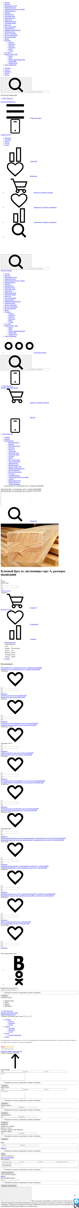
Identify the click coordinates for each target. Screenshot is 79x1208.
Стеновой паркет (10, 23)
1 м (2, 591)
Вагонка (7, 4)
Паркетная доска (10, 7)
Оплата (7, 70)
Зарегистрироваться (7, 1157)
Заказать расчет (6, 135)
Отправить (5, 995)
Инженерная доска (11, 6)
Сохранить (5, 1085)
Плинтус (11, 46)
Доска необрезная (10, 65)
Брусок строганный (11, 35)
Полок (7, 39)
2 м (4, 591)
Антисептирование (14, 1035)
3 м (7, 591)
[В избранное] (15, 686)
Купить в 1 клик (6, 609)
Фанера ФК (12, 61)
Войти (3, 1154)
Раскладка (11, 47)
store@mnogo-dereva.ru (8, 102)
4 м (9, 591)
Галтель (11, 42)
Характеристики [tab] (10, 642)
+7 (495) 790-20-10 (7, 98)
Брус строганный (10, 26)
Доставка (8, 68)
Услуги (7, 75)
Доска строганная (10, 33)
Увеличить (33, 521)
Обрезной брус (9, 28)
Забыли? (3, 1148)
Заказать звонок (9, 388)
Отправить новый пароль (9, 1185)
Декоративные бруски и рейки (15, 9)
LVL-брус (8, 52)
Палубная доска (10, 16)
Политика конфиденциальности (11, 1051)
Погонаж (8, 40)
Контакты (8, 71)
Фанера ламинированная (16, 59)
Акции (7, 73)
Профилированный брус (13, 30)
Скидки (7, 2)
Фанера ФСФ (12, 63)
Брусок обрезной (10, 37)
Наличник (11, 44)
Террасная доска (10, 18)
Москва (32, 417)
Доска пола (8, 20)
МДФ (10, 58)
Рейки (10, 49)
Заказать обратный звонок (9, 1013)
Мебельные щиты (10, 21)
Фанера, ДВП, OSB (11, 54)
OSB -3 (10, 56)
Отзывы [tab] (7, 659)
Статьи (10, 1031)
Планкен (7, 13)
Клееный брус (9, 14)
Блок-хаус (8, 25)
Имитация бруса (10, 11)
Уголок (10, 51)
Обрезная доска (10, 32)
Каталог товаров (6, 270)
